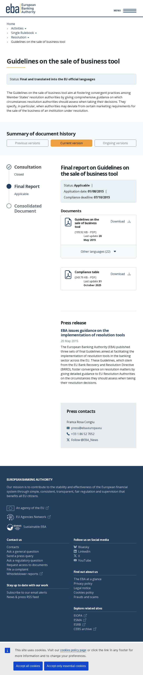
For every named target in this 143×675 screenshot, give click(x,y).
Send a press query (20, 556)
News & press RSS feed (23, 597)
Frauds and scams (86, 597)
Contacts (13, 547)
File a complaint (17, 569)
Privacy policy (83, 583)
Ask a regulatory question (25, 560)
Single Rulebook (22, 33)
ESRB (77, 624)
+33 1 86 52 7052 (82, 434)
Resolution (18, 37)
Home (11, 24)
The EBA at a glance (87, 579)
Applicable (26, 190)
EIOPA (78, 616)
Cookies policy (84, 592)
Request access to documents (27, 565)
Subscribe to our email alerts (27, 592)
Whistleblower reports (22, 574)
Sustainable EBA (34, 527)
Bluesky (83, 547)
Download (118, 221)
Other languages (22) (95, 251)
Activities (17, 28)
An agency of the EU (30, 508)
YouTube (84, 560)
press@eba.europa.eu (86, 428)
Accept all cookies (28, 666)
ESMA (78, 620)
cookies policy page (73, 650)
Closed (27, 170)
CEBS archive (83, 629)
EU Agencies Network (31, 517)
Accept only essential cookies (66, 666)
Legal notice (82, 588)
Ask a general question (23, 551)
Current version (72, 143)
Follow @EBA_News (84, 440)
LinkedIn (84, 551)
